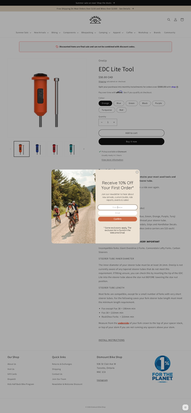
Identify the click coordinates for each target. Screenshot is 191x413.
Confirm (117, 219)
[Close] (137, 172)
